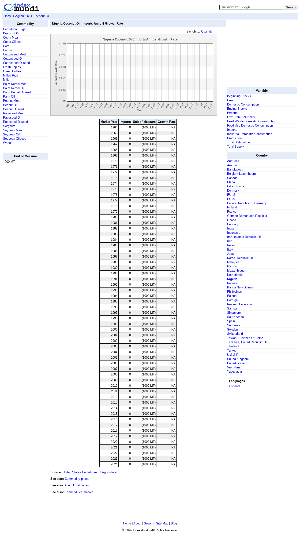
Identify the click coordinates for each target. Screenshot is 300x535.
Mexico (232, 266)
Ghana (231, 220)
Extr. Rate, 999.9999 (241, 117)
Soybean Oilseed (14, 138)
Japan (231, 253)
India (230, 228)
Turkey (231, 350)
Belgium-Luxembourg (241, 173)
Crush (231, 100)
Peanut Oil (10, 105)
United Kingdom (238, 359)
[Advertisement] (21, 238)
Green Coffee (12, 71)
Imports (232, 129)
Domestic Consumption (243, 104)
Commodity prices (77, 478)
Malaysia (233, 262)
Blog (174, 523)
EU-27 (231, 199)
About (137, 523)
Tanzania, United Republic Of (247, 342)
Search (149, 523)
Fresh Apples (12, 67)
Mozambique (235, 270)
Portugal (232, 300)
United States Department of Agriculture (89, 472)
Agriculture (22, 16)
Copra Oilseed (12, 42)
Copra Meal (11, 37)
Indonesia (233, 232)
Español (234, 386)
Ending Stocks (237, 108)
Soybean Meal (12, 130)
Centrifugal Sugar (14, 29)
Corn (6, 46)
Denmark (233, 190)
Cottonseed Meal (14, 54)
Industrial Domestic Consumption (249, 134)
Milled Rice (10, 75)
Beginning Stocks (239, 96)
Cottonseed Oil (13, 58)
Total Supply (235, 146)
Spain (231, 321)
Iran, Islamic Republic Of (244, 237)
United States (236, 363)
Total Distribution (238, 142)
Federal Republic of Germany (247, 203)
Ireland (231, 245)
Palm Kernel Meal (15, 84)
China (231, 182)
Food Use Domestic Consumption (250, 125)
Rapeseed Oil (12, 117)
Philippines (234, 291)
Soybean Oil (11, 134)
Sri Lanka (233, 325)
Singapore (234, 312)
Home (8, 16)
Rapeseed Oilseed (15, 122)
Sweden (232, 329)
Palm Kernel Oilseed (17, 92)
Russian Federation (240, 304)
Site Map (162, 523)
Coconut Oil (41, 16)
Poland (231, 296)
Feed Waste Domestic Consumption (251, 121)
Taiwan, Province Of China (245, 338)
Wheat (7, 143)
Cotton (7, 50)
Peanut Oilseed (13, 109)
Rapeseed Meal (13, 113)
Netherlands (235, 275)
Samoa (232, 308)
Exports (232, 113)
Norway (232, 283)
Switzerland (235, 333)
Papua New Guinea (240, 287)
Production (234, 138)
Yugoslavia (234, 371)
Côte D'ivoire (235, 186)
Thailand (233, 346)
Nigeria (232, 279)
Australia (233, 161)
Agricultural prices (76, 485)
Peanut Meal (11, 100)
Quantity (207, 31)
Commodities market (79, 492)
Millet (6, 79)
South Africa (235, 317)
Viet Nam (233, 367)
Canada (232, 178)
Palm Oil (9, 96)
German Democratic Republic (247, 216)
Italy (230, 249)
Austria (232, 165)
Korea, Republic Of (240, 258)
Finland (232, 207)
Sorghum (9, 126)
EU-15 (231, 195)
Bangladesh (235, 169)
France (231, 211)
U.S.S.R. (233, 355)
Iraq (229, 241)
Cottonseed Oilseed (16, 63)
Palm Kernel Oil (13, 88)
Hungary (232, 224)
